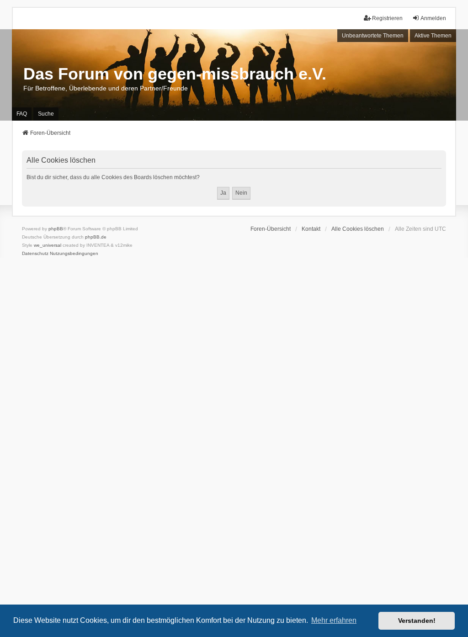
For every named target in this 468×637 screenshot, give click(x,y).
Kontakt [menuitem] (311, 229)
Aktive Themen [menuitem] (433, 35)
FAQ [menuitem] (21, 114)
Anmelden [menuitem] (433, 18)
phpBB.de (95, 236)
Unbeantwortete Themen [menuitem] (373, 35)
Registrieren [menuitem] (387, 18)
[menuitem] (35, 253)
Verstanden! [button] (417, 620)
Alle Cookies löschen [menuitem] (357, 229)
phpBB (55, 228)
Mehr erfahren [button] (333, 620)
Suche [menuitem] (46, 114)
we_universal (47, 245)
